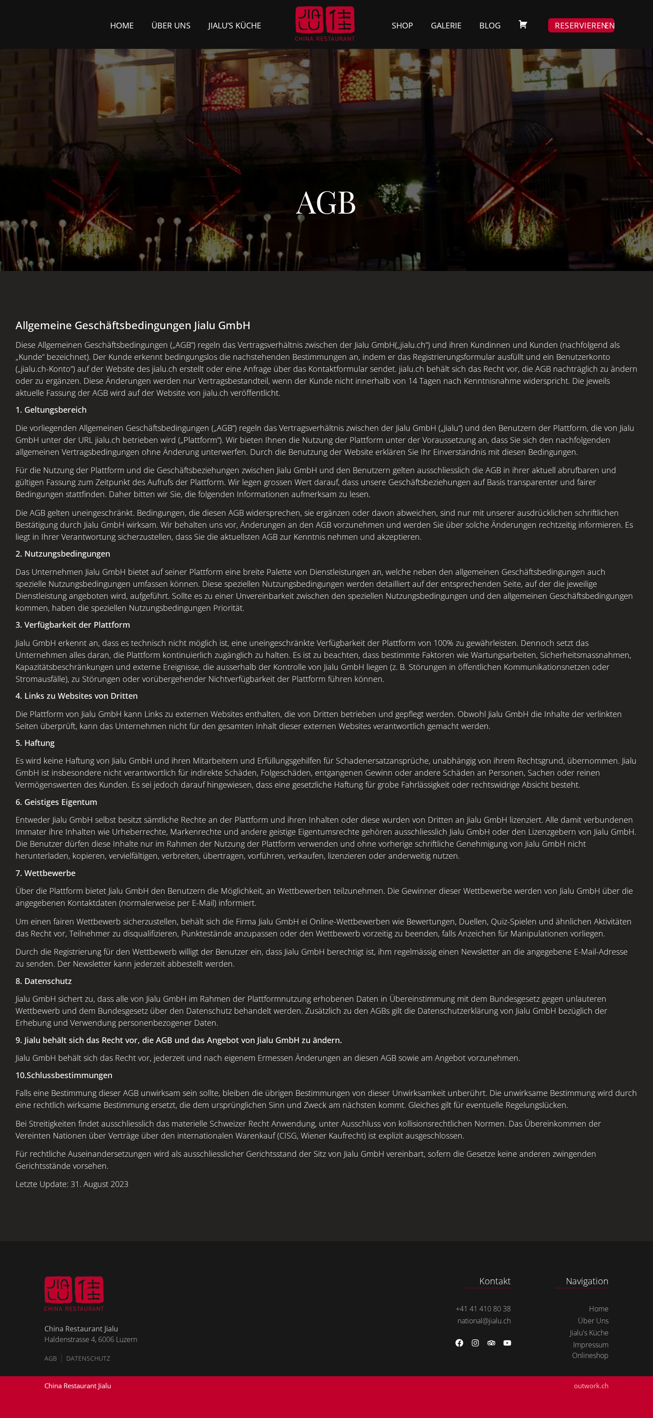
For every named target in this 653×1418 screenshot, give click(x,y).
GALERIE (446, 25)
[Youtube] (507, 1343)
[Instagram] (475, 1343)
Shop (402, 25)
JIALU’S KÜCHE (234, 25)
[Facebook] (459, 1343)
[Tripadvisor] (491, 1343)
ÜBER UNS (171, 25)
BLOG (490, 25)
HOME (122, 25)
